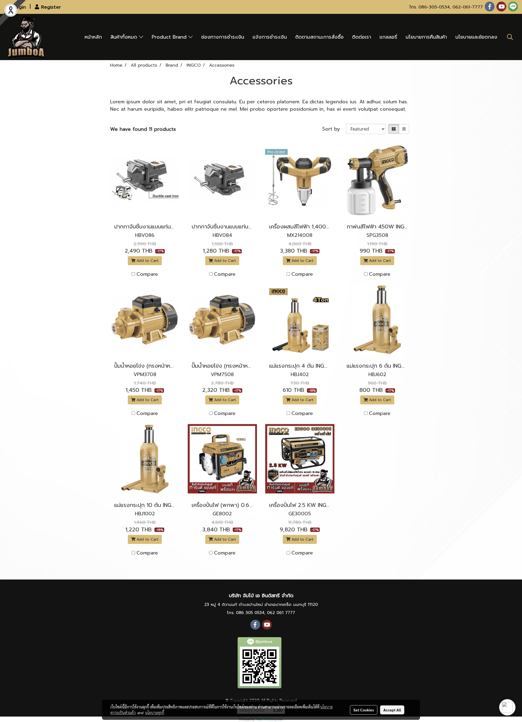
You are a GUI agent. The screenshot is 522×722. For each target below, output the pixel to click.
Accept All (392, 709)
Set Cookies (363, 709)
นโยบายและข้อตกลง (476, 37)
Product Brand (170, 37)
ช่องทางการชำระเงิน (222, 37)
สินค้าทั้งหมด (124, 37)
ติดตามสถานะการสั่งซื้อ (319, 37)
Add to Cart (147, 261)
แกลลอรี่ (388, 37)
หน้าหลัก (93, 37)
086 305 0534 (250, 613)
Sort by (334, 129)
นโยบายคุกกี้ (154, 712)
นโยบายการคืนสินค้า (426, 37)
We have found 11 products (143, 129)
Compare (147, 274)
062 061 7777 (281, 613)
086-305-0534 (434, 7)
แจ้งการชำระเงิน (270, 37)
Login (18, 7)
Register (50, 7)
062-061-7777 (467, 7)
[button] (510, 37)
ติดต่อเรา (361, 37)
